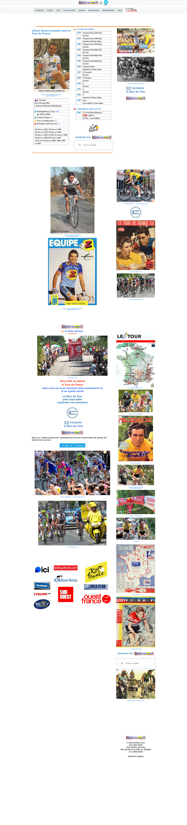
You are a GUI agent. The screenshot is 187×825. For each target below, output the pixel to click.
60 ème (86, 53)
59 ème (86, 58)
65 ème (86, 86)
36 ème (86, 81)
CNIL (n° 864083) (143, 749)
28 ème (85, 47)
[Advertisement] (93, 20)
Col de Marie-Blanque (93, 113)
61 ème (86, 64)
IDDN (140, 752)
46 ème (86, 36)
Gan (84, 100)
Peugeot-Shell (88, 67)
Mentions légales (136, 756)
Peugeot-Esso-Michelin (92, 33)
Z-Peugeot (87, 72)
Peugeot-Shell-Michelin (92, 50)
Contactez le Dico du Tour (72, 424)
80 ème (86, 75)
